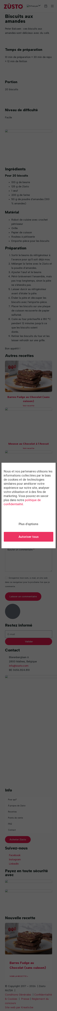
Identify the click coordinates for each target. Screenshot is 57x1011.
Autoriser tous (29, 537)
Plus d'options (28, 524)
